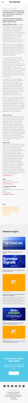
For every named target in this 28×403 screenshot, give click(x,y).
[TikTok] (12, 386)
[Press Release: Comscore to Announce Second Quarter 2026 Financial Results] (14, 282)
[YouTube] (20, 386)
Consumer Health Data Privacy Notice (13, 395)
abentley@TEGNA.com (8, 194)
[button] (3, 2)
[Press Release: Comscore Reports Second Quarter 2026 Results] (14, 243)
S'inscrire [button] (14, 373)
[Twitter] (5, 386)
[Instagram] (16, 386)
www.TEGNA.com (7, 175)
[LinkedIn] (8, 386)
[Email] (24, 386)
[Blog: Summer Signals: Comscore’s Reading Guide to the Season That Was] (14, 261)
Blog (4, 269)
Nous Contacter (14, 399)
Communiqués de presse (9, 8)
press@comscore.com (8, 184)
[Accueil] (15, 2)
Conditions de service (13, 393)
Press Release (7, 250)
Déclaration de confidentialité (13, 392)
